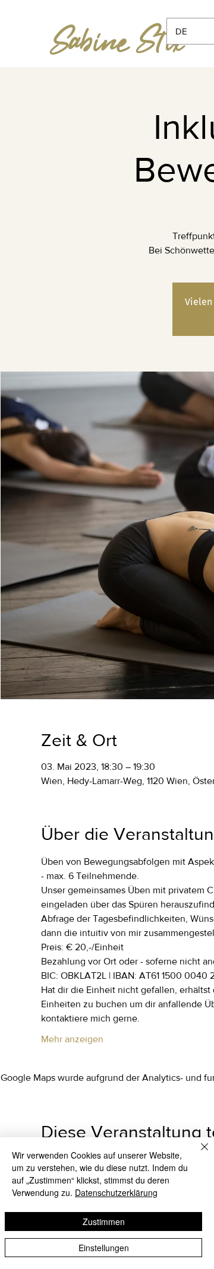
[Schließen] (197, 1154)
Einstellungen (103, 1248)
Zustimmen (104, 1221)
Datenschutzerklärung (116, 1192)
